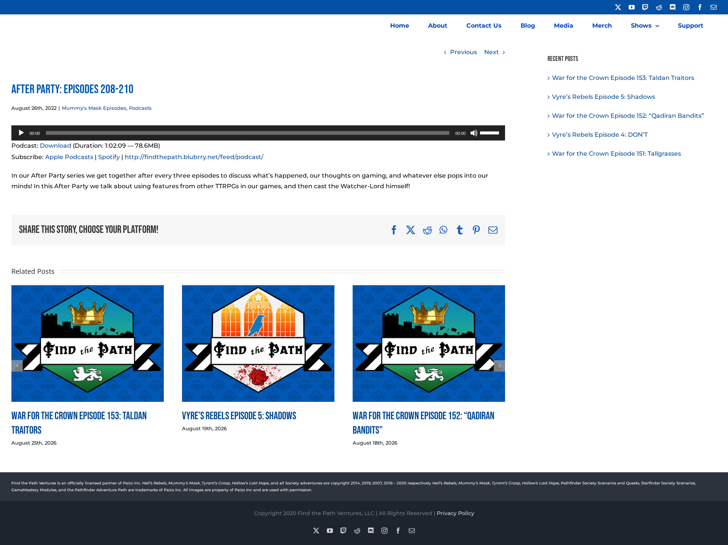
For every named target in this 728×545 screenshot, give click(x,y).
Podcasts (140, 108)
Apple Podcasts (69, 157)
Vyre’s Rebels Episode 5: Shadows (239, 416)
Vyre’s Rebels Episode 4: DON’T (600, 134)
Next (491, 52)
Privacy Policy (455, 513)
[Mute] (474, 133)
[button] (17, 366)
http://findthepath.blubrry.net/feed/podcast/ (194, 157)
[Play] (21, 133)
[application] (258, 133)
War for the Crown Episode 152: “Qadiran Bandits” (628, 115)
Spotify (109, 157)
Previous (463, 52)
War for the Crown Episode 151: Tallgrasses (616, 153)
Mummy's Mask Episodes (94, 108)
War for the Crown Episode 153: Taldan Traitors (623, 77)
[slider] (490, 132)
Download (55, 145)
